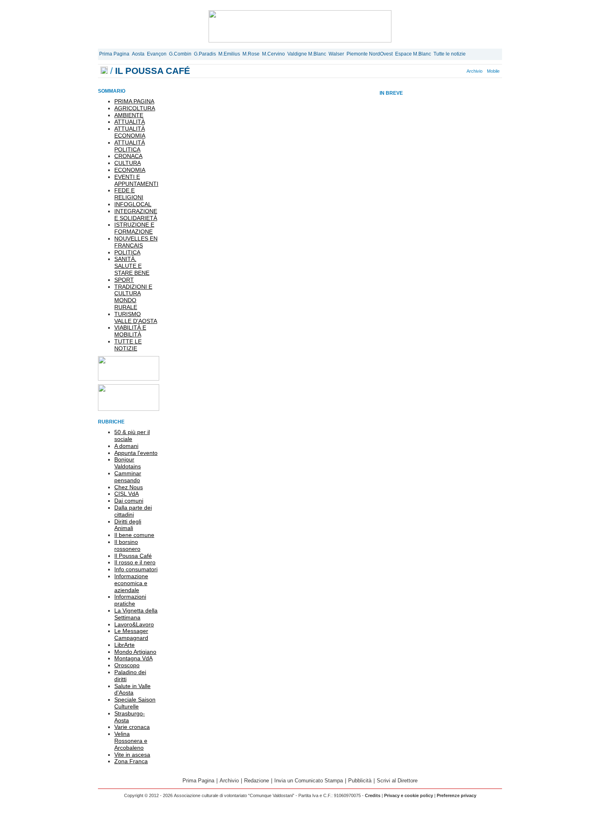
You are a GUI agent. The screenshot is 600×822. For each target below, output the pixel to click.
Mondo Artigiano (135, 651)
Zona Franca (131, 761)
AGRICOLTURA (134, 108)
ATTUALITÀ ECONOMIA (129, 132)
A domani (126, 446)
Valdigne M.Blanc (306, 54)
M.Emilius (229, 54)
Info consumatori (136, 569)
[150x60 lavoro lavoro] (128, 378)
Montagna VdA (133, 658)
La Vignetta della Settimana (136, 614)
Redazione (256, 780)
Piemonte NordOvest (370, 54)
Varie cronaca (132, 727)
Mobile (493, 71)
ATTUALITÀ (129, 121)
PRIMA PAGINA (134, 101)
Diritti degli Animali (127, 525)
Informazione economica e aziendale (131, 583)
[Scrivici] (461, 71)
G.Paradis (205, 54)
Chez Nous (128, 487)
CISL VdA (126, 493)
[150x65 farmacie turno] (128, 408)
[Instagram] (439, 71)
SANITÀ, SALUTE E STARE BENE (131, 266)
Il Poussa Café (133, 555)
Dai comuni (128, 500)
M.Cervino (273, 54)
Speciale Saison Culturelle (135, 703)
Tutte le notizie (449, 54)
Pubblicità (359, 780)
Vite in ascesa (132, 754)
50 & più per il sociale (132, 435)
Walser (336, 54)
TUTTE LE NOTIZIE (128, 345)
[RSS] (452, 71)
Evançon (157, 54)
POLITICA (127, 252)
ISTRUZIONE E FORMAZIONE (134, 228)
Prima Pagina (114, 54)
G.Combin (180, 54)
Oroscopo (127, 665)
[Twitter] (443, 71)
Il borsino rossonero (127, 545)
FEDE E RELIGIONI (128, 193)
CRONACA (128, 156)
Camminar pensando (127, 476)
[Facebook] (434, 71)
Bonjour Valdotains (127, 463)
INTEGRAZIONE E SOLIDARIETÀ (135, 214)
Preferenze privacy (456, 795)
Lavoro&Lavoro (134, 624)
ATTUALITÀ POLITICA (129, 146)
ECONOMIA (129, 170)
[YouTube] (448, 71)
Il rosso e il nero (135, 562)
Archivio (474, 71)
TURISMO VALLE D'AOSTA (135, 317)
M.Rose (251, 54)
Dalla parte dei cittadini (133, 511)
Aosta (138, 54)
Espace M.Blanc (413, 54)
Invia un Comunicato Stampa (308, 780)
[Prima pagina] (104, 71)
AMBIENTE (128, 115)
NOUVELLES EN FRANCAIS (136, 242)
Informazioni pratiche (130, 600)
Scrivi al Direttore (397, 780)
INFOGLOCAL (132, 204)
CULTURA (127, 163)
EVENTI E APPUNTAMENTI (136, 180)
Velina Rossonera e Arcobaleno (130, 741)
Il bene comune (134, 535)
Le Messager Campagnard (131, 634)
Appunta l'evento (136, 453)
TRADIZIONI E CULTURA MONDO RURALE (133, 296)
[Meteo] (457, 71)
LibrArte (124, 645)
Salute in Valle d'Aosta (132, 689)
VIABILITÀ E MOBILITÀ (130, 331)
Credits (372, 795)
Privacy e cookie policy (408, 795)
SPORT (124, 279)
